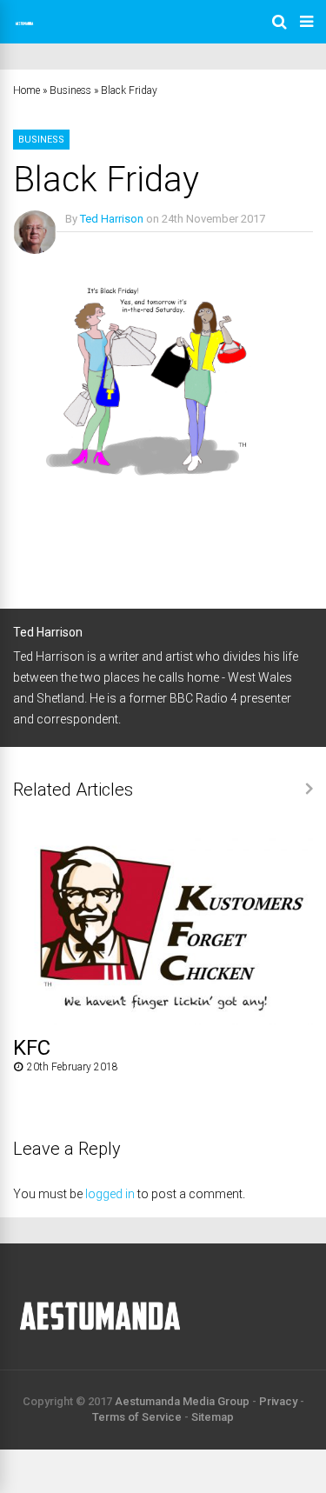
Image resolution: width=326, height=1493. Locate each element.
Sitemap (212, 1416)
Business (70, 90)
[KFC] (163, 1020)
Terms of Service (137, 1416)
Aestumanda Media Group (182, 1401)
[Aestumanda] (24, 31)
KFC (31, 1048)
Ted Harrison (111, 218)
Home (26, 90)
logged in (110, 1194)
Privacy (278, 1401)
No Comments (101, 243)
